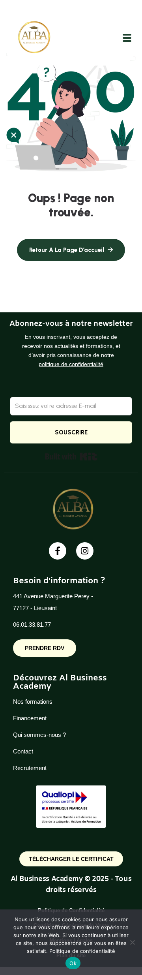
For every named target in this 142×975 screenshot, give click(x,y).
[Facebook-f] (57, 551)
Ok (73, 963)
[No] (132, 942)
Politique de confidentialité (82, 951)
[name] (32, 38)
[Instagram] (84, 551)
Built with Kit (71, 456)
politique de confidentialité (71, 364)
